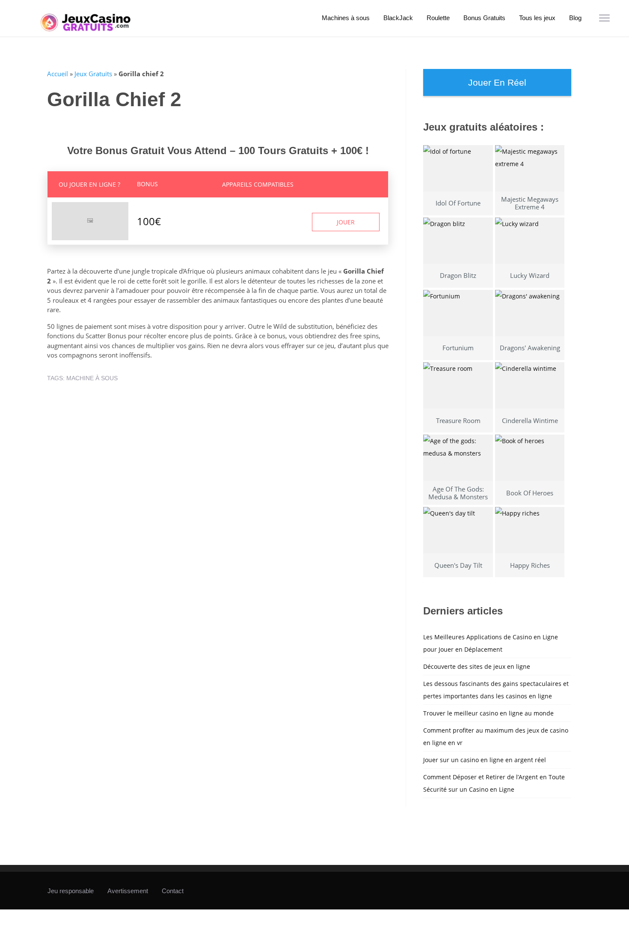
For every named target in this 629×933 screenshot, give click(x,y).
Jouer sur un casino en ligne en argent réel (484, 760)
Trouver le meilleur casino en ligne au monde (488, 713)
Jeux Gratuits (93, 73)
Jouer (346, 222)
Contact (173, 890)
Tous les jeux (537, 17)
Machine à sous (92, 378)
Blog (575, 17)
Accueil (57, 73)
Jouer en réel (497, 82)
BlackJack (398, 17)
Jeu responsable (70, 890)
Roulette (438, 17)
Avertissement (127, 890)
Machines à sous (346, 17)
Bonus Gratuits (484, 17)
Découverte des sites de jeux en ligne (476, 666)
